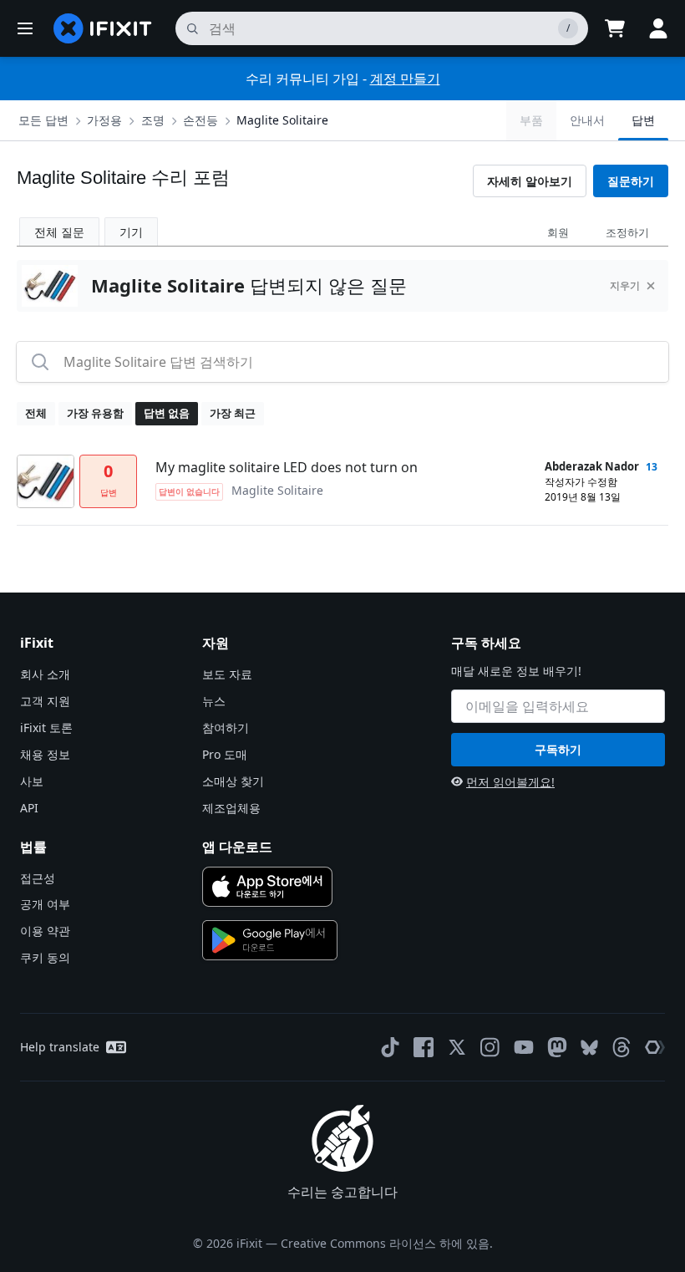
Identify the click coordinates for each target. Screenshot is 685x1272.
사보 (31, 781)
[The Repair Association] (655, 1047)
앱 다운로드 (237, 846)
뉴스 (214, 701)
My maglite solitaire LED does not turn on (286, 467)
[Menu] (25, 28)
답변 (643, 120)
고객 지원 (45, 701)
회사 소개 (45, 674)
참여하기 (225, 727)
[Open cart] (615, 28)
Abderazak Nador (592, 466)
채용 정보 (45, 754)
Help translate (59, 1047)
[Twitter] (457, 1047)
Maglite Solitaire (282, 120)
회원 (558, 232)
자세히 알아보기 (529, 181)
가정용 (104, 120)
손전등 (200, 120)
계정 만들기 (405, 78)
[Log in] (658, 28)
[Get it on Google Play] (269, 940)
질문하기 (630, 181)
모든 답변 (43, 120)
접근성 (37, 878)
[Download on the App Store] (267, 887)
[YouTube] (524, 1047)
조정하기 (627, 232)
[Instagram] (490, 1047)
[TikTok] (390, 1047)
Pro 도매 (224, 754)
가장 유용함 (95, 412)
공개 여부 (45, 904)
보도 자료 (227, 674)
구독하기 (558, 749)
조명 (153, 120)
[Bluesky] (589, 1047)
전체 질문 (59, 232)
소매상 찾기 (233, 781)
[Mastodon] (557, 1047)
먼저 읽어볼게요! (510, 782)
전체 (36, 412)
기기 (131, 232)
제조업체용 (231, 808)
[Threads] (621, 1047)
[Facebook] (424, 1047)
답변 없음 (167, 412)
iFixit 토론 (46, 727)
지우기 (625, 285)
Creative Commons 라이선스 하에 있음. (387, 1243)
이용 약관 (45, 931)
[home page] (102, 28)
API (29, 808)
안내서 (587, 120)
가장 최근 (233, 412)
